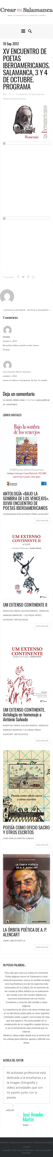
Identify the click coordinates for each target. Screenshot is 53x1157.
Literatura (23, 94)
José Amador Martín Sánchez (17, 372)
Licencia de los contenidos (20, 1142)
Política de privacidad (43, 1142)
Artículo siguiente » (38, 310)
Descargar (42, 521)
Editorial (3, 1142)
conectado (30, 400)
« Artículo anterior (14, 310)
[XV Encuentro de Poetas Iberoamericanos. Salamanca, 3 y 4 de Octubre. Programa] (26, 120)
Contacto (26, 1147)
